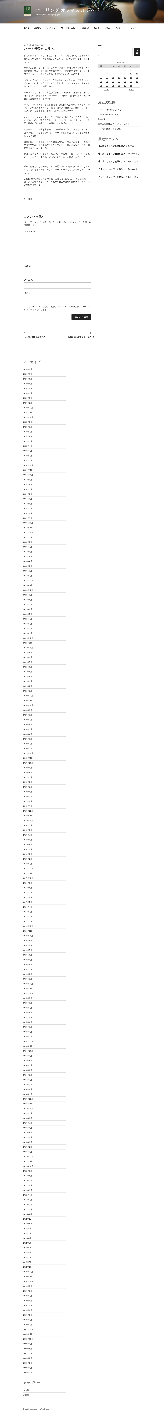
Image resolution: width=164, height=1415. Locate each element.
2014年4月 (27, 1080)
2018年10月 (28, 821)
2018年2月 (27, 859)
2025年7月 (27, 432)
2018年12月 (28, 811)
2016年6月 (27, 955)
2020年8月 (27, 715)
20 (107, 82)
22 (119, 82)
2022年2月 (27, 628)
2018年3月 (27, 854)
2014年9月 (27, 1056)
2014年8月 (27, 1060)
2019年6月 (27, 782)
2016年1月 (27, 979)
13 (107, 78)
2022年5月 (27, 614)
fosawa (43, 45)
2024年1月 (27, 518)
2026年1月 (27, 403)
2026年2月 (27, 398)
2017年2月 (27, 916)
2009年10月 (28, 1339)
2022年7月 (27, 604)
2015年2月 (27, 1032)
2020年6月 (27, 724)
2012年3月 (27, 1200)
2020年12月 (28, 696)
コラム (107, 28)
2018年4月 (27, 849)
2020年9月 (27, 710)
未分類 (30, 199)
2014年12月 (28, 1041)
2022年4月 (27, 619)
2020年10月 (28, 705)
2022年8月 (27, 600)
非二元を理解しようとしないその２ (113, 124)
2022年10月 (28, 590)
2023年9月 (27, 537)
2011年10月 (28, 1224)
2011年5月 (27, 1248)
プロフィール (120, 28)
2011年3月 (27, 1257)
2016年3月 (27, 969)
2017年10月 (28, 878)
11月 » (131, 90)
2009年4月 (27, 1368)
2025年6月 (27, 436)
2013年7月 (27, 1123)
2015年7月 (27, 1008)
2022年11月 (28, 585)
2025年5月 (27, 441)
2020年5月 (27, 729)
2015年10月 (28, 993)
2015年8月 (27, 1003)
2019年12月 (28, 753)
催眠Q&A (85, 28)
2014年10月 (28, 1051)
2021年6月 (27, 667)
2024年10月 (28, 475)
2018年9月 (27, 825)
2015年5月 (27, 1017)
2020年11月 (28, 700)
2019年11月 (28, 758)
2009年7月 (27, 1353)
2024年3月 (27, 508)
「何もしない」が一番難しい (111, 169)
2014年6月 (27, 1070)
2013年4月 (27, 1137)
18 (137, 78)
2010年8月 (27, 1291)
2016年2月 (27, 974)
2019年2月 (27, 801)
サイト (27, 293)
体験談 (96, 28)
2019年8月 (27, 773)
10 (131, 74)
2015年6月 (27, 1012)
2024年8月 (27, 484)
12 (101, 78)
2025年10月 (28, 417)
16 (125, 78)
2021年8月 (27, 657)
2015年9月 (27, 998)
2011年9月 (27, 1229)
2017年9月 (27, 883)
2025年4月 (27, 446)
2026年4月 (27, 388)
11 (137, 74)
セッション (50, 28)
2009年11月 (28, 1334)
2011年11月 (28, 1219)
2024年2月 (27, 513)
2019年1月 (27, 806)
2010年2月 (27, 1320)
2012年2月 (27, 1205)
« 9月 (106, 90)
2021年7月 (27, 662)
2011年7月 (27, 1238)
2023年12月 (28, 523)
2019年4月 (27, 792)
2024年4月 (27, 504)
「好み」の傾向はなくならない (110, 110)
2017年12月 (28, 868)
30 (125, 85)
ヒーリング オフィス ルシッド (68, 10)
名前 (27, 266)
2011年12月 (28, 1214)
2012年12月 (28, 1157)
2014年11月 (28, 1046)
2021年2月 (27, 686)
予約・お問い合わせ (68, 28)
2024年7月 (27, 489)
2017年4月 (27, 907)
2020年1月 (27, 748)
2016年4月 (27, 964)
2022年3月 (27, 624)
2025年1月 (27, 460)
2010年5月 (27, 1305)
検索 (100, 45)
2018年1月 (27, 864)
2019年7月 (27, 777)
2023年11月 (28, 528)
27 (107, 85)
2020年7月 (27, 720)
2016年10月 (28, 936)
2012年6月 (27, 1185)
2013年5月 (27, 1133)
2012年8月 (27, 1176)
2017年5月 (27, 902)
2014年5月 (27, 1075)
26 (101, 85)
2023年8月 (27, 542)
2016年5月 (27, 960)
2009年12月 (28, 1329)
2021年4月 (27, 676)
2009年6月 (27, 1358)
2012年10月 (28, 1166)
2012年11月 (28, 1161)
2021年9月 (27, 652)
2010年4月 (27, 1310)
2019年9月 (27, 768)
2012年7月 (27, 1181)
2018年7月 (27, 835)
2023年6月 (27, 552)
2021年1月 (27, 691)
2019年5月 (27, 787)
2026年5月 (27, 384)
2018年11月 (28, 816)
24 (131, 82)
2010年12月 (28, 1272)
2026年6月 (27, 379)
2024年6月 (27, 494)
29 (119, 85)
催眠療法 (37, 28)
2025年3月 (27, 451)
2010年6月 (27, 1301)
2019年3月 (27, 797)
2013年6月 (27, 1128)
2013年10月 (28, 1109)
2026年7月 (27, 374)
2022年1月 (27, 633)
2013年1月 (27, 1152)
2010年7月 (27, 1296)
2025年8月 (27, 427)
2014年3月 (27, 1084)
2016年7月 (27, 950)
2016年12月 (28, 926)
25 (137, 82)
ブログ (133, 28)
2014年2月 (27, 1089)
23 (125, 82)
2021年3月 (27, 681)
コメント (29, 231)
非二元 (26, 28)
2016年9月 (27, 940)
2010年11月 (28, 1277)
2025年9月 (27, 422)
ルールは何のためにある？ (109, 114)
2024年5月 (27, 499)
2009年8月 (27, 1349)
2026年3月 (27, 393)
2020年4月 (27, 734)
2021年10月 (28, 648)
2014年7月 (27, 1065)
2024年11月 (28, 470)
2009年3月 (27, 1372)
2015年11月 (28, 988)
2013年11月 (28, 1104)
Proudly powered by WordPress (36, 1409)
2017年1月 (27, 921)
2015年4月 (27, 1022)
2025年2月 (27, 456)
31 (131, 85)
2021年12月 (28, 638)
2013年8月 (27, 1118)
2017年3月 (27, 912)
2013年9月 (27, 1113)
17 (131, 78)
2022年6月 (27, 609)
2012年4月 (27, 1195)
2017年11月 (28, 873)
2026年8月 (27, 369)
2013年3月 (27, 1142)
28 (113, 85)
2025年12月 (28, 408)
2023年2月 (27, 571)
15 (119, 78)
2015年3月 (27, 1027)
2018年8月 (27, 830)
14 (113, 78)
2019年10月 (28, 763)
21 (113, 82)
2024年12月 (28, 465)
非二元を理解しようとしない (110, 129)
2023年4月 (27, 561)
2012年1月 (27, 1209)
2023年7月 (27, 547)
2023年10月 (28, 532)
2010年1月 (27, 1325)
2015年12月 (28, 984)
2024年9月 (27, 480)
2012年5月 (27, 1190)
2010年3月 (27, 1315)
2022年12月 (28, 580)
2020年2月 (27, 744)
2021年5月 (27, 672)
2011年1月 (27, 1267)
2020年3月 (27, 739)
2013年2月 (27, 1147)
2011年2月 (27, 1262)
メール (28, 280)
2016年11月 (28, 931)
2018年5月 (27, 845)
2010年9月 (27, 1286)
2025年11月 (28, 412)
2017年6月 (27, 897)
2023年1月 (27, 576)
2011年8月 (27, 1233)
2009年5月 (27, 1363)
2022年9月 (27, 595)
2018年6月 (27, 840)
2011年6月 (27, 1243)
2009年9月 (27, 1344)
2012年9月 (27, 1171)
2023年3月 (27, 566)
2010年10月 (28, 1281)
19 (101, 82)
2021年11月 (28, 643)
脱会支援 (101, 119)
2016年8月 (27, 945)
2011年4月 (27, 1253)
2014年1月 (27, 1094)
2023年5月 (27, 556)
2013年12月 (28, 1099)
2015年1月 (27, 1036)
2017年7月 (27, 892)
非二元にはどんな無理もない (111, 146)
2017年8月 (27, 888)
